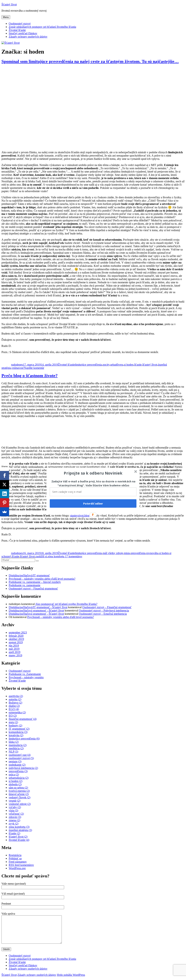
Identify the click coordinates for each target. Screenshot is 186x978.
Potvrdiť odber (93, 503)
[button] (93, 473)
